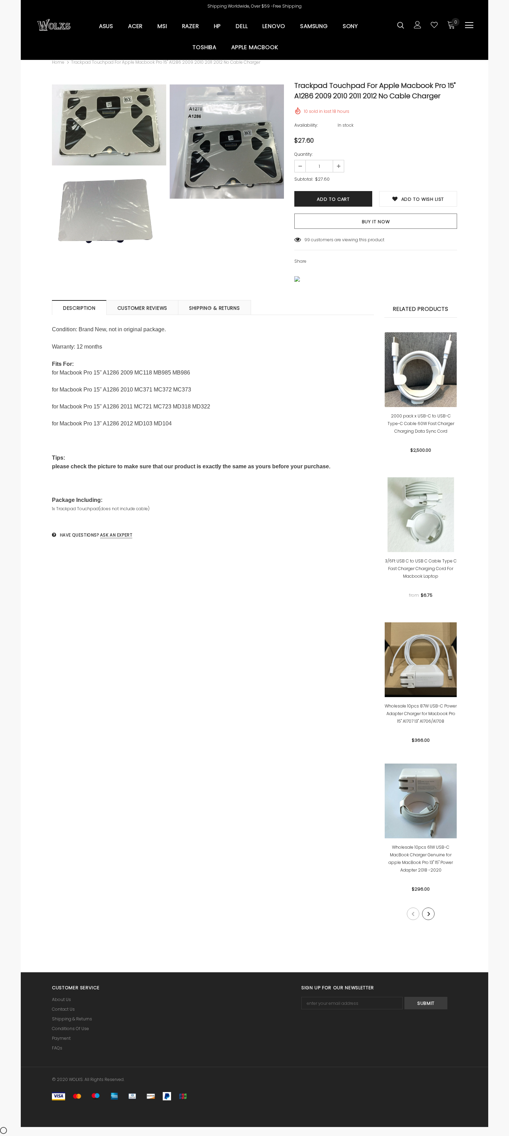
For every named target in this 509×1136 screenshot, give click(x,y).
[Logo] (54, 25)
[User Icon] (417, 24)
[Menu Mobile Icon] (469, 25)
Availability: (306, 125)
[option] (109, 172)
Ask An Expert (116, 535)
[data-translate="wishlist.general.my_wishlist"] (434, 24)
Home (58, 62)
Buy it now (376, 221)
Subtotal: (303, 179)
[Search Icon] (400, 24)
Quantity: (303, 154)
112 (306, 240)
